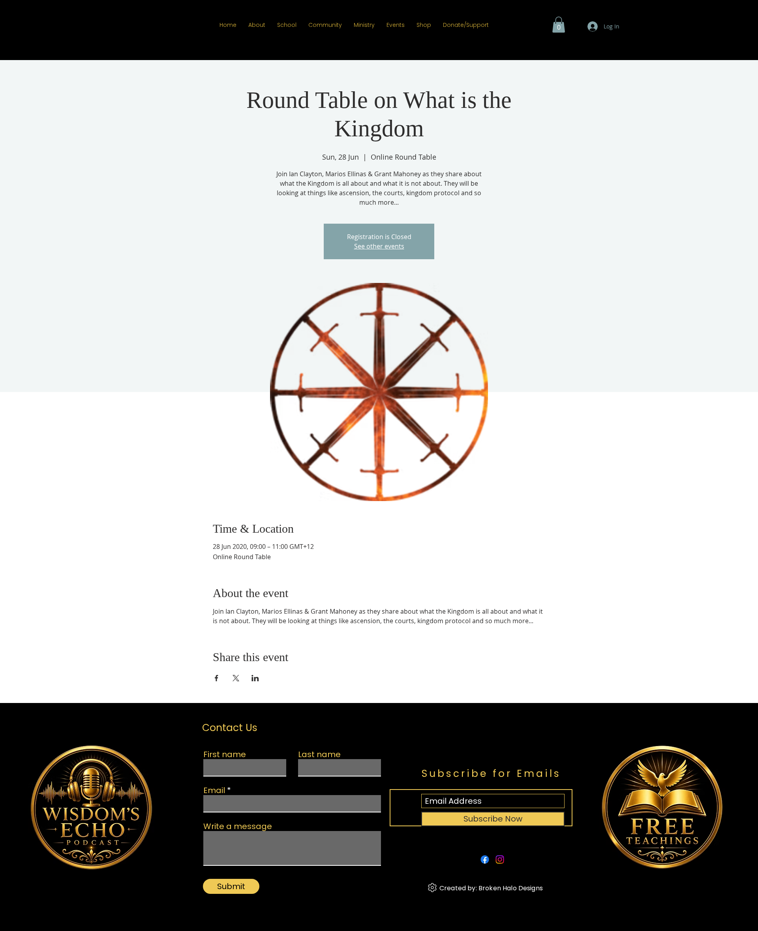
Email (214, 790)
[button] (558, 25)
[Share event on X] (236, 678)
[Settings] (432, 887)
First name (224, 754)
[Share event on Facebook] (216, 678)
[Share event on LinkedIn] (255, 678)
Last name (319, 754)
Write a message (237, 826)
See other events (379, 246)
